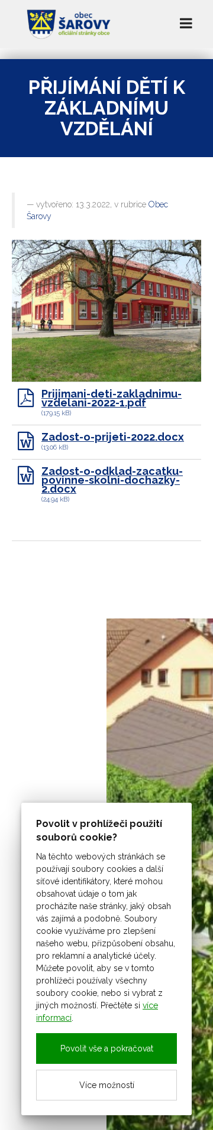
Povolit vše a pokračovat (106, 1048)
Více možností (106, 1085)
